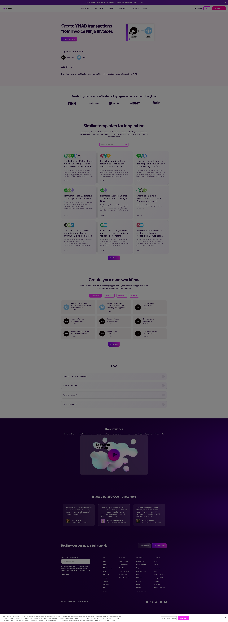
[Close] (225, 618)
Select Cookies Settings (169, 618)
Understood (183, 618)
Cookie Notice (111, 620)
